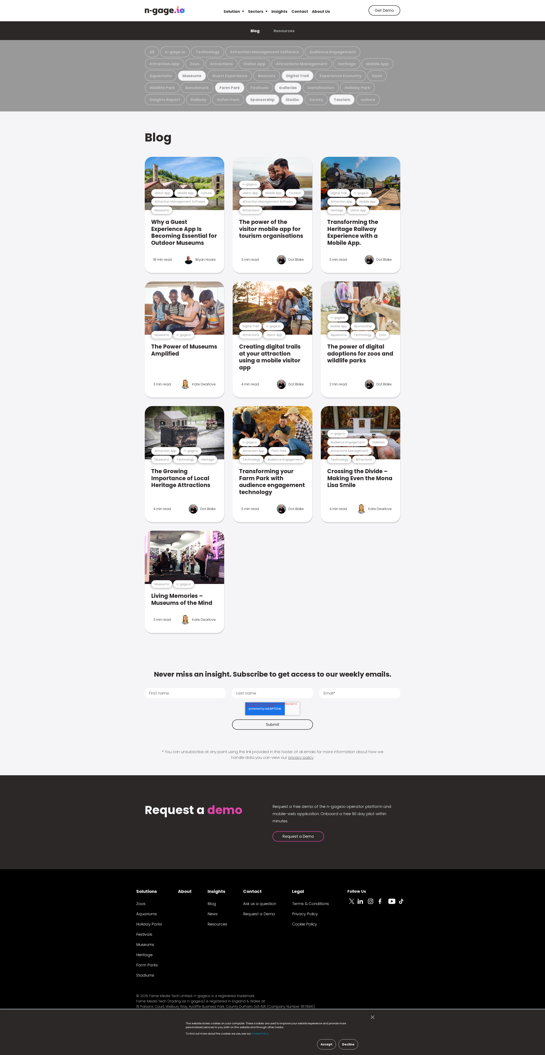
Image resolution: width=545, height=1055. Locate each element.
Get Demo (384, 10)
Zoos (194, 63)
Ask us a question (259, 903)
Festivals (259, 87)
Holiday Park (357, 87)
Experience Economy (340, 75)
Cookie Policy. (260, 1033)
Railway (199, 99)
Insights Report (164, 99)
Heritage (347, 63)
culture (368, 99)
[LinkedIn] (363, 904)
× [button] (371, 1017)
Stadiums (145, 975)
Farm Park (229, 87)
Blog (255, 30)
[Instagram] (373, 904)
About (185, 891)
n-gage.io (175, 52)
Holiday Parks (149, 924)
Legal (298, 891)
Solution (232, 11)
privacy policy (300, 757)
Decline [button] (348, 1044)
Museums (191, 75)
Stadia (292, 99)
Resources (284, 30)
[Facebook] (383, 904)
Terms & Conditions (310, 903)
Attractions (221, 63)
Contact (299, 11)
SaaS (377, 75)
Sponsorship (262, 99)
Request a (193, 810)
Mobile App (377, 63)
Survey (316, 99)
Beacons (266, 75)
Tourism (342, 99)
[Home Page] (165, 10)
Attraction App (164, 63)
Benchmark (197, 87)
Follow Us (356, 891)
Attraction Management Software (264, 52)
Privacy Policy (305, 914)
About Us (321, 11)
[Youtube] (393, 904)
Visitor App (254, 63)
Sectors (255, 11)
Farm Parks (147, 965)
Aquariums (160, 75)
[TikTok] (404, 904)
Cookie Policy (304, 924)
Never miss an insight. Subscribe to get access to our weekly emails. (272, 674)
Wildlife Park (162, 87)
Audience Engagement (332, 52)
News (213, 914)
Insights (279, 11)
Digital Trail (297, 75)
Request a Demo (298, 836)
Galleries (288, 87)
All (151, 52)
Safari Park (228, 99)
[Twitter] (352, 904)
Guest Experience (230, 75)
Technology (207, 52)
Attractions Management (301, 63)
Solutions (146, 891)
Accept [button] (326, 1044)
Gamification (320, 87)
